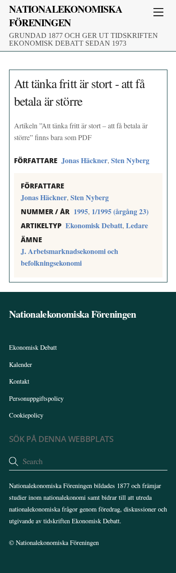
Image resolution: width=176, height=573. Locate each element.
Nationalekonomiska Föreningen (57, 542)
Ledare (137, 225)
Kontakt (19, 381)
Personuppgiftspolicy (36, 398)
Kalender (20, 364)
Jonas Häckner (84, 160)
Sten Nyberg (130, 160)
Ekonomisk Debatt (93, 225)
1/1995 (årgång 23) (120, 211)
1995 (81, 211)
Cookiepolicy (26, 415)
